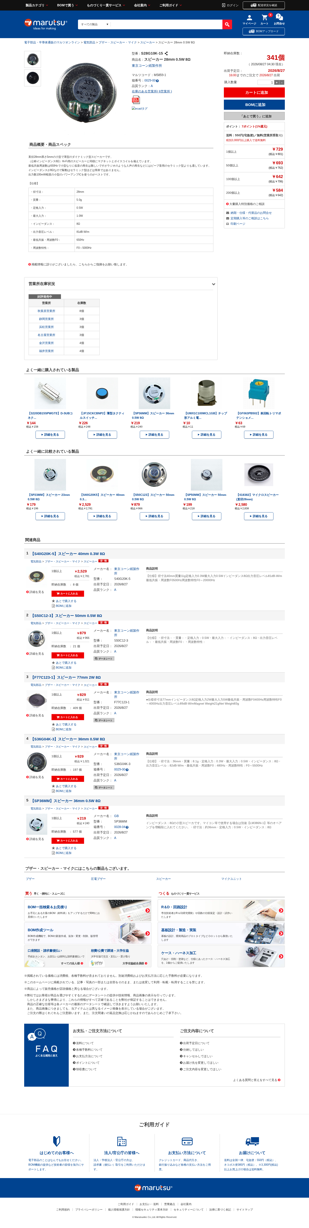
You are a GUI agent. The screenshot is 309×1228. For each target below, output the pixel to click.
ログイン (233, 5)
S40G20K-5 (122, 579)
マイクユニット (231, 878)
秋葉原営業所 (46, 311)
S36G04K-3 (122, 764)
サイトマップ (244, 1209)
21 (74, 646)
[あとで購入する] (64, 601)
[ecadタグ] (140, 108)
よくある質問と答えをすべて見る (255, 1079)
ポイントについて (88, 1062)
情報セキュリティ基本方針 (151, 1209)
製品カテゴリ (35, 5)
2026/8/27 (121, 584)
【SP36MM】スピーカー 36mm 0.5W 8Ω (65, 801)
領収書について (86, 1068)
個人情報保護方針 (119, 1209)
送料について (85, 1042)
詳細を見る (51, 434)
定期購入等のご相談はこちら (250, 218)
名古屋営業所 (46, 335)
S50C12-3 (121, 640)
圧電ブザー (98, 878)
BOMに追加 (63, 605)
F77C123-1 (121, 702)
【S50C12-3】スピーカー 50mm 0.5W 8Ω (66, 616)
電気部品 (89, 42)
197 (75, 769)
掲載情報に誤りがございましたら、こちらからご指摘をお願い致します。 (80, 264)
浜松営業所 (46, 327)
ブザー (30, 878)
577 (75, 831)
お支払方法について (89, 1055)
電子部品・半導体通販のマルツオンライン (52, 42)
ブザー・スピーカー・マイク (118, 42)
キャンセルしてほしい (198, 1055)
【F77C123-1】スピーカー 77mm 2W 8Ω (65, 677)
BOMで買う (65, 5)
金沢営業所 (46, 343)
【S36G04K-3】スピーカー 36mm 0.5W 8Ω (67, 739)
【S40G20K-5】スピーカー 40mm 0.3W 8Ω (67, 554)
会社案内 (140, 5)
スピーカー (147, 42)
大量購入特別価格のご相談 (247, 203)
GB (116, 816)
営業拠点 (169, 1204)
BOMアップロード (267, 31)
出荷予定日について (196, 1042)
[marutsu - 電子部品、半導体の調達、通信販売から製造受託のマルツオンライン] (45, 24)
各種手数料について (89, 1049)
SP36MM (120, 821)
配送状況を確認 (267, 5)
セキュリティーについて (189, 1209)
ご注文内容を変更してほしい (202, 1068)
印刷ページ (238, 223)
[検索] (227, 24)
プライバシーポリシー (89, 1209)
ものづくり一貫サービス (104, 5)
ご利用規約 (63, 1209)
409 (75, 708)
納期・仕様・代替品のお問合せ (251, 212)
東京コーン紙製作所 (147, 65)
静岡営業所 (46, 319)
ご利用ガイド (168, 5)
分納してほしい (193, 1049)
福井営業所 (46, 351)
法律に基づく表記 (220, 1209)
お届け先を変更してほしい (200, 1062)
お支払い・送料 (149, 1204)
